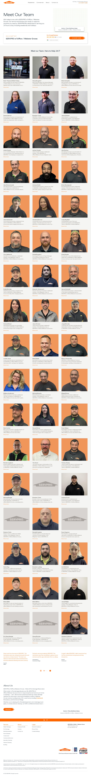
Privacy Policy (35, 729)
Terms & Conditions (36, 726)
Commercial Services (8, 738)
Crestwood (39, 698)
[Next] (50, 671)
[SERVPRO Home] (9, 2)
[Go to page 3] (47, 670)
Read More (8, 709)
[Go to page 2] (45, 670)
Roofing (5, 744)
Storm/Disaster (6, 733)
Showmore (6, 87)
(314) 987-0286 (83, 3)
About (47, 2)
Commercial (40, 2)
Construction (6, 735)
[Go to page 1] (44, 670)
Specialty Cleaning (7, 740)
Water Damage (7, 726)
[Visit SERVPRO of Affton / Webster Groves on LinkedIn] (44, 720)
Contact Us (55, 2)
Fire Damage (6, 729)
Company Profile (21, 726)
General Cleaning (7, 742)
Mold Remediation (7, 731)
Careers (19, 729)
